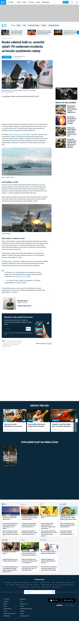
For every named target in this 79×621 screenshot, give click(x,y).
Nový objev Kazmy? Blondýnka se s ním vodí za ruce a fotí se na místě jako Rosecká (30, 568)
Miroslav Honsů (16, 58)
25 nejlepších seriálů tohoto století (9, 552)
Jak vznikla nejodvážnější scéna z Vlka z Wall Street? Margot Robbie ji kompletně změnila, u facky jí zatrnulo (10, 569)
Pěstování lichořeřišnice (67, 585)
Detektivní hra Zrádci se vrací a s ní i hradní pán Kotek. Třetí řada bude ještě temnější (30, 517)
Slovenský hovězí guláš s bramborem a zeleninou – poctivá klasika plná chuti (66, 532)
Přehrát (7, 458)
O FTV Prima (6, 599)
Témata (19, 2)
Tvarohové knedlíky (35, 587)
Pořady (24, 2)
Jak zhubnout (7, 582)
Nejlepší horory (27, 582)
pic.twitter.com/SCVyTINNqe (23, 276)
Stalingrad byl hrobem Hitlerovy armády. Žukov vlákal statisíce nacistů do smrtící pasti (71, 132)
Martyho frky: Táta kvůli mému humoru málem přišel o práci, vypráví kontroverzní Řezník (29, 553)
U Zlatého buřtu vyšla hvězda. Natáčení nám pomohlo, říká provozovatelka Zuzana (29, 525)
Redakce (22, 613)
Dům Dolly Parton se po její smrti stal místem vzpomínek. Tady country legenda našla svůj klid (49, 568)
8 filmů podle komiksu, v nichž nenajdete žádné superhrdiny (10, 560)
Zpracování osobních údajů (26, 608)
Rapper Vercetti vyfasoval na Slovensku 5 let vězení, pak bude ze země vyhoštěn (30, 561)
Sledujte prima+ (46, 2)
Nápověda (22, 611)
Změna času (43, 582)
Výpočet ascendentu (24, 587)
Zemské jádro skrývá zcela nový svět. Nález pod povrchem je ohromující (71, 120)
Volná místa (6, 601)
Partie (48, 582)
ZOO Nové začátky (70, 582)
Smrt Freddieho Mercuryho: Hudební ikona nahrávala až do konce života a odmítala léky (37, 425)
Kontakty (22, 606)
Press (21, 601)
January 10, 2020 (20, 283)
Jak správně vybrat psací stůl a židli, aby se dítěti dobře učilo (48, 552)
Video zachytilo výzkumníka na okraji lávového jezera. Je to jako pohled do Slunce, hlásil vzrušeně (49, 533)
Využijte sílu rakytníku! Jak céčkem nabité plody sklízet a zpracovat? (48, 561)
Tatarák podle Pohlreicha (47, 585)
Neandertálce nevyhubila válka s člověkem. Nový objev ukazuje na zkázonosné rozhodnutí (72, 143)
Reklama (5, 603)
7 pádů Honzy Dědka (20, 585)
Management (23, 599)
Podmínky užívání (7, 608)
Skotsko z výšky (8, 460)
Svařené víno (36, 585)
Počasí (53, 582)
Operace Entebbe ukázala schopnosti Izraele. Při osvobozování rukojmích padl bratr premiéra (48, 526)
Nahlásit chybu (6, 615)
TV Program (31, 2)
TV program (35, 582)
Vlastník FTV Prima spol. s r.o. (9, 613)
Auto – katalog (10, 585)
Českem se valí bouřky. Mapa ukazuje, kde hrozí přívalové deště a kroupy (10, 517)
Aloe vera (57, 585)
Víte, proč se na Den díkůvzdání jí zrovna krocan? (13, 425)
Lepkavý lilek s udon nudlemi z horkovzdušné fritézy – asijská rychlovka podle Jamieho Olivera (68, 517)
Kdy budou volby (60, 582)
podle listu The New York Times (16, 134)
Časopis (38, 2)
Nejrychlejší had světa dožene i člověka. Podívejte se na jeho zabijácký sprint (72, 109)
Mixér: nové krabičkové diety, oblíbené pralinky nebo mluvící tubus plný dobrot (67, 525)
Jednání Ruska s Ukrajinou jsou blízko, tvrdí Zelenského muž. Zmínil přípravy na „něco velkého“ (10, 526)
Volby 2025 (29, 585)
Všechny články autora (24, 305)
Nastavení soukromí (24, 615)
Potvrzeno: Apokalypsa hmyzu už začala (49, 516)
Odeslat (28, 329)
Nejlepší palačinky (46, 587)
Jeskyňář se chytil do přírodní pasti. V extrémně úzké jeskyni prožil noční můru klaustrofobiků (61, 425)
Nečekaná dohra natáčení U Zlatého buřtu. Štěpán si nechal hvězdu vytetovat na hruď (29, 532)
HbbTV (4, 606)
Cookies (5, 611)
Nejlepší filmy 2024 (17, 582)
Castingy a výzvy (23, 603)
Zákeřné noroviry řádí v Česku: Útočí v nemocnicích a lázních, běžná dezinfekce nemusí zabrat (11, 532)
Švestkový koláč (56, 587)
